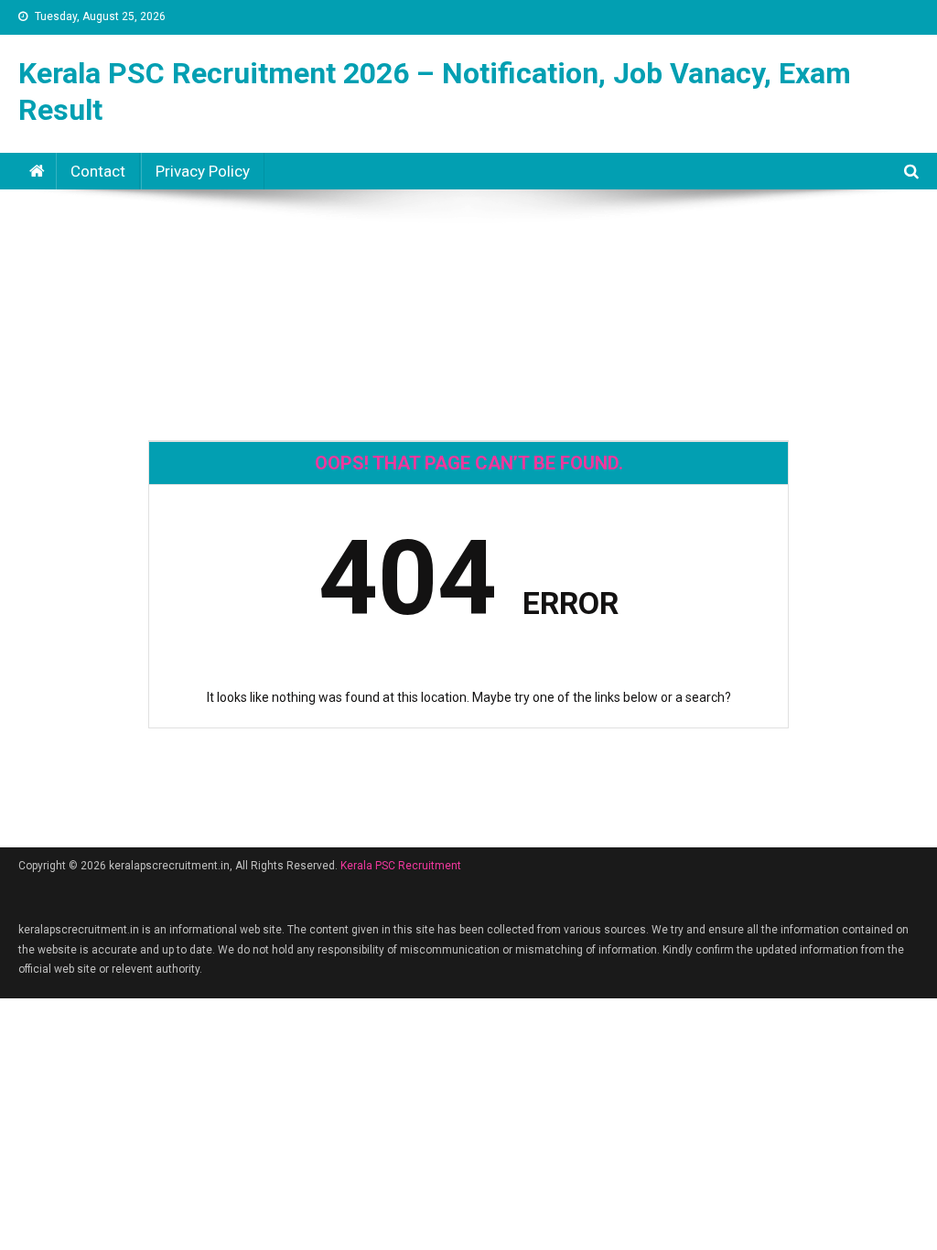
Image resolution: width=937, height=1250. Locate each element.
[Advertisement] (468, 254)
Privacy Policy (203, 171)
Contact (97, 171)
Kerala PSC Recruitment (400, 865)
